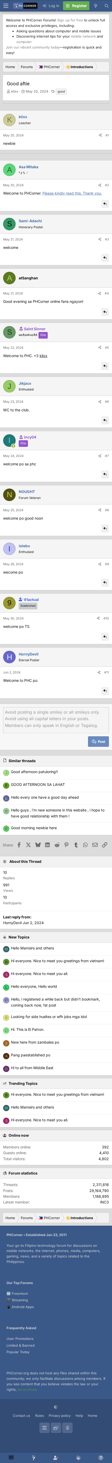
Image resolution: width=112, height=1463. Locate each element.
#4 (107, 293)
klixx (14, 91)
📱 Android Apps (20, 1307)
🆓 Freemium (17, 1293)
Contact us (21, 1415)
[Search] (106, 6)
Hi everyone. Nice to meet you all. (39, 1120)
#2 (107, 185)
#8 (107, 510)
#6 (107, 402)
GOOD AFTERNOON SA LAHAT (38, 784)
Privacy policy (60, 1415)
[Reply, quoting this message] (105, 204)
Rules (39, 1415)
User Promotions (20, 1338)
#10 (106, 618)
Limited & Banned (21, 1345)
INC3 (104, 1202)
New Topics (19, 937)
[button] (56, 1407)
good (61, 91)
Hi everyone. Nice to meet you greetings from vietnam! (57, 1094)
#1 (107, 135)
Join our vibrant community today (33, 47)
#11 (106, 672)
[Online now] (13, 446)
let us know (27, 1389)
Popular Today (18, 1352)
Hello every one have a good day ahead (45, 797)
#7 (107, 456)
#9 (107, 564)
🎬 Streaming (17, 1300)
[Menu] (5, 6)
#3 (107, 239)
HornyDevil (12, 922)
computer (24, 42)
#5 (107, 348)
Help (79, 1415)
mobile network (83, 36)
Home (92, 1415)
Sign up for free (70, 20)
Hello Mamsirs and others (32, 1107)
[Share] (100, 135)
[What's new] (95, 6)
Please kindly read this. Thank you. (72, 193)
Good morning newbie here (34, 828)
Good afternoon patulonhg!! (34, 771)
